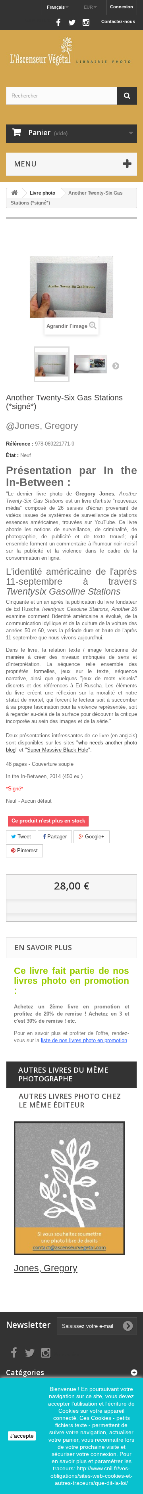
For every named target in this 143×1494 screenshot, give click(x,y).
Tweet (23, 837)
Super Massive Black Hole (57, 750)
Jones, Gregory (42, 426)
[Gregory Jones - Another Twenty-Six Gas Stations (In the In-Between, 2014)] (52, 364)
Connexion (121, 6)
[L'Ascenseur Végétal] (71, 51)
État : (12, 455)
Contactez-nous (118, 21)
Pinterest (26, 850)
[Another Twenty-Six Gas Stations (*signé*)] (90, 364)
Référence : (19, 444)
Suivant (116, 365)
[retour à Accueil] (14, 193)
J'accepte (22, 1436)
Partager (56, 837)
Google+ (93, 837)
